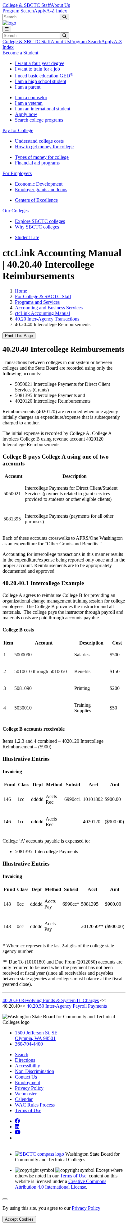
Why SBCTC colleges (37, 226)
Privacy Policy (29, 1088)
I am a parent (27, 87)
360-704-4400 (29, 1044)
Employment (27, 1082)
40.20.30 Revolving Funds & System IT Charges (50, 1000)
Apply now (26, 114)
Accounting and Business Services (49, 307)
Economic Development (38, 184)
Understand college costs (39, 141)
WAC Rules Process (35, 1104)
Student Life (27, 237)
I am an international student (42, 108)
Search (21, 1054)
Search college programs (39, 119)
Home (21, 291)
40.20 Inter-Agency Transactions (47, 318)
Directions (25, 1060)
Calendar (24, 1099)
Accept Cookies (19, 1219)
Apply (40, 10)
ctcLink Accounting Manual (42, 313)
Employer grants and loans (41, 189)
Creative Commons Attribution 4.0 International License (60, 1184)
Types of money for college (42, 157)
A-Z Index (56, 10)
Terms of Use (28, 1110)
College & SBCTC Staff (26, 5)
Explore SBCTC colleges (40, 221)
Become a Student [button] (20, 52)
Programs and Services (37, 302)
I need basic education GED (44, 75)
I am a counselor (31, 97)
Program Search (18, 10)
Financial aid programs (37, 162)
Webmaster (31, 1093)
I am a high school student (40, 81)
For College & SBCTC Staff (43, 296)
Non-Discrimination (34, 1071)
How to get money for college (44, 146)
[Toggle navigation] (6, 29)
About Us (60, 5)
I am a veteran (29, 103)
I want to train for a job (37, 69)
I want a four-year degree (39, 63)
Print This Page (19, 335)
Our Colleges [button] (15, 210)
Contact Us (26, 1076)
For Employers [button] (17, 173)
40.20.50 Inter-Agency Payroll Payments (67, 1006)
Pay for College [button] (17, 130)
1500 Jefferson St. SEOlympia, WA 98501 (36, 1035)
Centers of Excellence (36, 200)
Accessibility (27, 1065)
